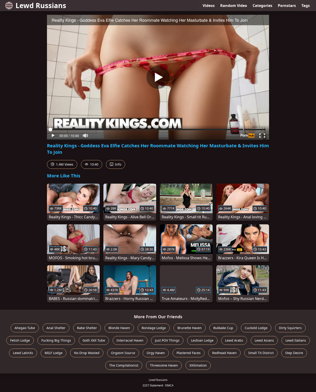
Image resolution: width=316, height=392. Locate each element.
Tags (305, 5)
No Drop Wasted (86, 353)
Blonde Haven (119, 328)
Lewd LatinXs (23, 353)
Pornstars (287, 5)
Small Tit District (261, 353)
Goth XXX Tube (94, 340)
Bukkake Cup (223, 328)
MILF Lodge (53, 353)
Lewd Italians (295, 340)
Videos (209, 5)
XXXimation (198, 365)
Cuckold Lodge (256, 328)
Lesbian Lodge (202, 340)
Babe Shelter (87, 328)
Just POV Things (167, 340)
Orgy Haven (156, 353)
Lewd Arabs (234, 340)
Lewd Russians (40, 5)
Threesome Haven (164, 365)
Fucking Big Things (56, 340)
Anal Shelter (55, 328)
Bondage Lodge (154, 328)
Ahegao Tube (25, 328)
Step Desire (294, 353)
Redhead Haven (224, 353)
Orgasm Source (123, 353)
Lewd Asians (264, 340)
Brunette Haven (189, 328)
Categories (262, 5)
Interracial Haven (130, 340)
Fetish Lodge (20, 340)
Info (117, 164)
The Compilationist (123, 365)
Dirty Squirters (290, 328)
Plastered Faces (189, 353)
